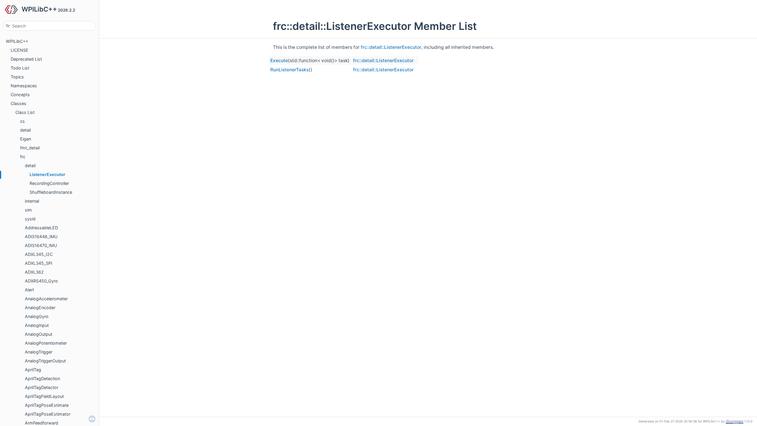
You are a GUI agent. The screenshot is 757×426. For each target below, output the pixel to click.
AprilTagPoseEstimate (47, 405)
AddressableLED (41, 227)
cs (22, 121)
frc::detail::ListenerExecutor (391, 47)
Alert (29, 289)
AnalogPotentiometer (46, 343)
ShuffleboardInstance (51, 192)
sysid (30, 218)
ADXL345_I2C (39, 254)
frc (22, 156)
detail (25, 130)
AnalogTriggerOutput (45, 360)
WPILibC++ (17, 41)
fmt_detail (30, 147)
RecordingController (49, 183)
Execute (279, 60)
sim (28, 209)
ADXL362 (34, 272)
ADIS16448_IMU (41, 236)
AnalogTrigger (38, 351)
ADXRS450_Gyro (41, 280)
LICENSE (19, 50)
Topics (17, 76)
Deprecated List (26, 59)
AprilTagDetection (42, 378)
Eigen (25, 138)
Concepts (20, 94)
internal (32, 201)
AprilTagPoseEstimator (47, 414)
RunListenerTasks (289, 69)
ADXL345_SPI (38, 263)
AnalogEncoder (40, 307)
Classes (18, 103)
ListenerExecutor (47, 174)
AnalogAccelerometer (46, 298)
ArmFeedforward (41, 422)
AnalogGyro (36, 316)
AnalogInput (37, 325)
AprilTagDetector (41, 387)
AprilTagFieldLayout (44, 396)
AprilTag (33, 369)
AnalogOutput (38, 334)
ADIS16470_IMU (41, 245)
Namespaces (24, 85)
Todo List (20, 67)
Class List (25, 112)
